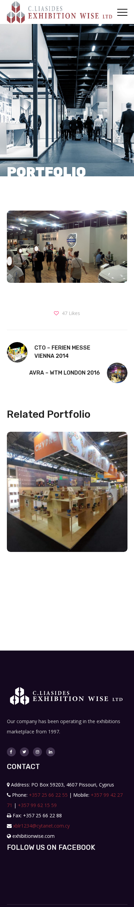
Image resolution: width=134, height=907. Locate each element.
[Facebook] (11, 751)
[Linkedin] (50, 751)
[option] (64, 497)
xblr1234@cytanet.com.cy (41, 825)
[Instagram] (37, 751)
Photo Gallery (67, 508)
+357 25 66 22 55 (48, 795)
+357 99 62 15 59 (37, 805)
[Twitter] (24, 751)
